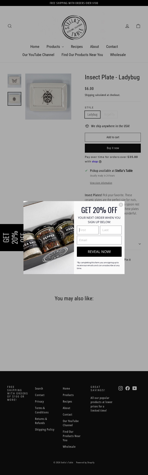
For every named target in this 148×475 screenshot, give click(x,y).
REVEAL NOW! (99, 251)
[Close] (121, 205)
